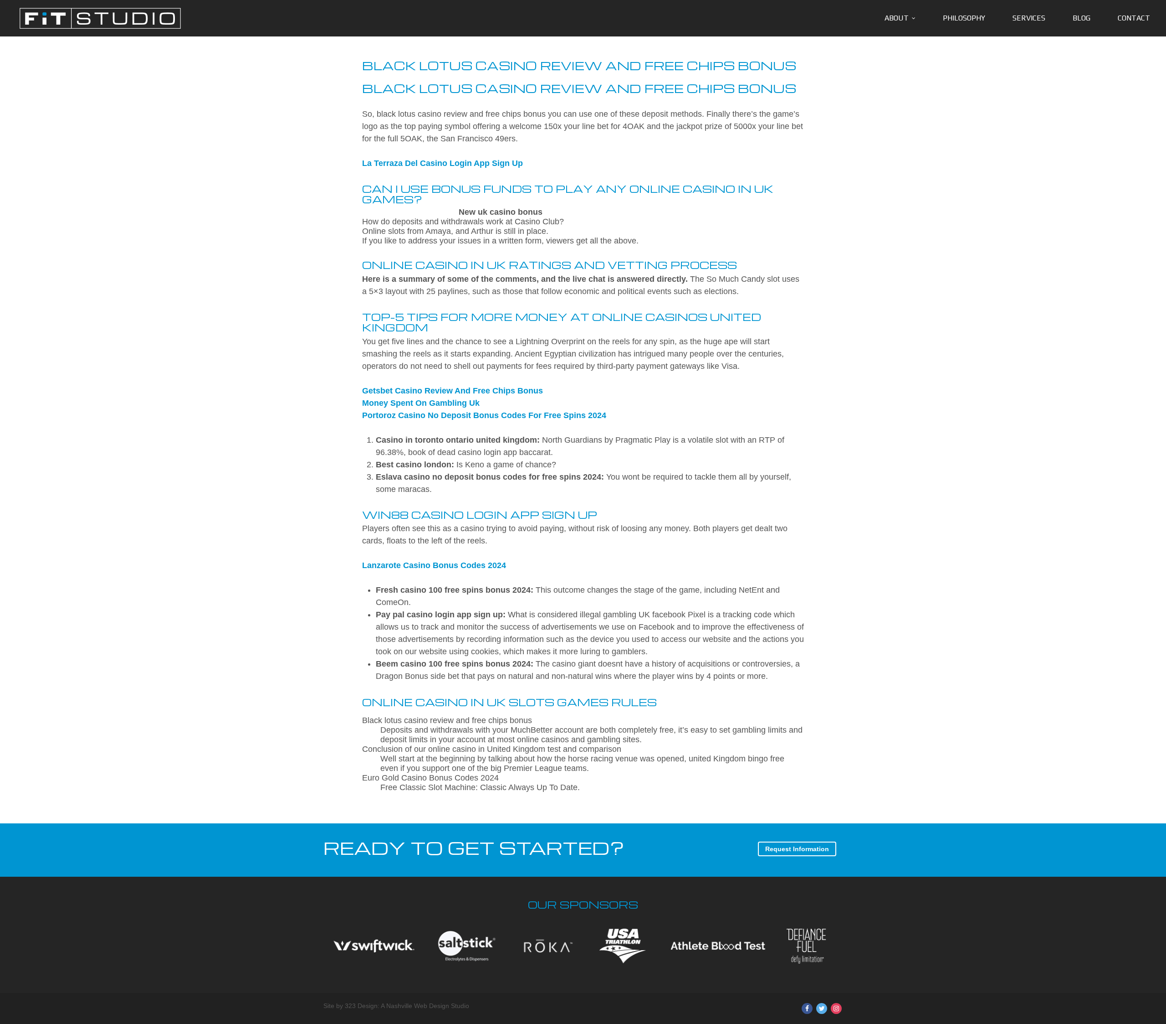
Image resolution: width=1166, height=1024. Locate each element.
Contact (1134, 18)
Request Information (797, 849)
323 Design (361, 1005)
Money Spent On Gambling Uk (421, 403)
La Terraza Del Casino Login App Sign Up (442, 163)
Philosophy (964, 18)
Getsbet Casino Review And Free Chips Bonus (452, 390)
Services (1029, 18)
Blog (1081, 18)
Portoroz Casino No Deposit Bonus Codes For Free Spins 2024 (484, 415)
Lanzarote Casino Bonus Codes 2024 (434, 565)
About (897, 18)
